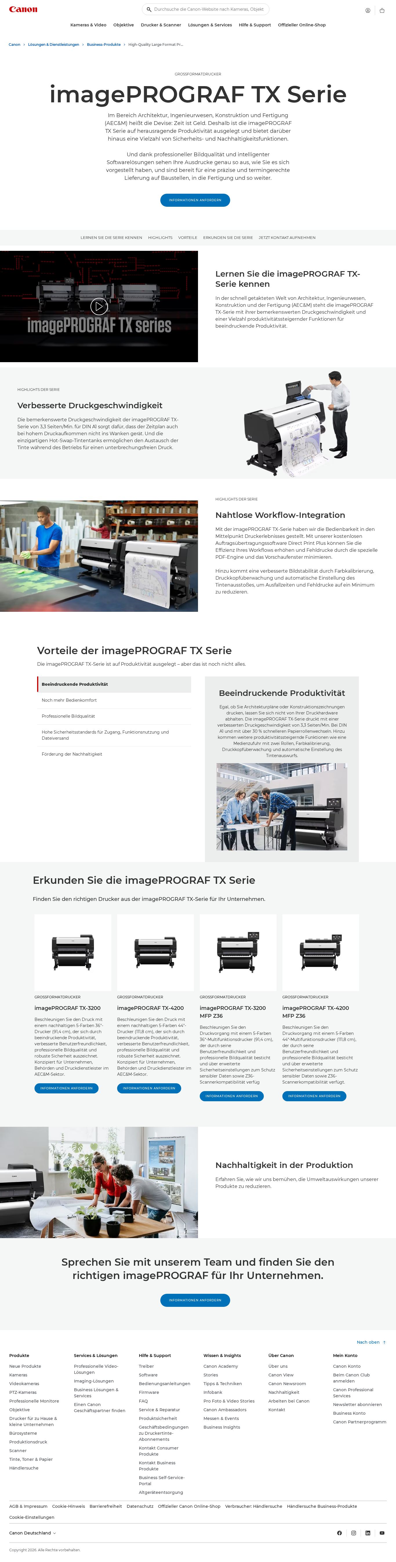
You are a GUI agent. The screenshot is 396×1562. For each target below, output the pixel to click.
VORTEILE (187, 237)
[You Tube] (382, 1533)
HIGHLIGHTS (160, 237)
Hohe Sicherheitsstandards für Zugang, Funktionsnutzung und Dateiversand (105, 735)
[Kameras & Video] (108, 25)
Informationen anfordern (195, 200)
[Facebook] (339, 1533)
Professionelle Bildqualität (68, 716)
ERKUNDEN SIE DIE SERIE (228, 237)
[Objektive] (136, 25)
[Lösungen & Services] (234, 25)
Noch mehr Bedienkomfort (69, 700)
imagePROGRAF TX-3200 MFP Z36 (233, 1012)
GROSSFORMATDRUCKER (198, 74)
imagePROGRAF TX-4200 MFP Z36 (315, 1012)
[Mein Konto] (368, 10)
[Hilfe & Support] (273, 25)
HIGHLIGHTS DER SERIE (38, 389)
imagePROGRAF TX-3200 (67, 1008)
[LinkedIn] (368, 1533)
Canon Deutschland (30, 1533)
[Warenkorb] (382, 10)
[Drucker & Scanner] (183, 25)
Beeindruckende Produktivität (75, 684)
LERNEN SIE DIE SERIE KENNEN (111, 237)
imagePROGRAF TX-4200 (150, 1008)
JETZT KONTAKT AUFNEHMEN (287, 237)
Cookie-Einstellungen (32, 1517)
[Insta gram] (353, 1533)
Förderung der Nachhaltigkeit (72, 754)
